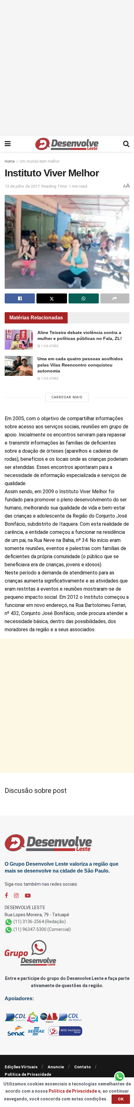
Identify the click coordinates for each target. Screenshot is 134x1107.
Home (10, 161)
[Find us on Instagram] (16, 895)
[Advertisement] (67, 67)
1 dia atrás (49, 346)
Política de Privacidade (28, 1074)
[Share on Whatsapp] (84, 298)
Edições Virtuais (21, 1067)
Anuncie (56, 1067)
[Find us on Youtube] (28, 895)
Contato (82, 1067)
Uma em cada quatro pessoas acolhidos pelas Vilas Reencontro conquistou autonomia (80, 364)
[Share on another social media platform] (114, 298)
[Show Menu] (8, 144)
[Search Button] (126, 144)
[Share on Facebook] (20, 298)
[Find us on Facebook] (6, 895)
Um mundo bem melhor (40, 161)
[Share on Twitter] (51, 298)
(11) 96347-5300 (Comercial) (42, 929)
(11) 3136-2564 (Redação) (39, 921)
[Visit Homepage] (67, 144)
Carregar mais (67, 397)
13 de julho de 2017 (22, 186)
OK (121, 1099)
